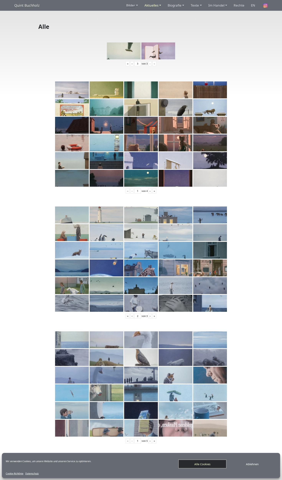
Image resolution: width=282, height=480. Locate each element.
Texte (195, 5)
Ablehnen (252, 464)
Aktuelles (151, 5)
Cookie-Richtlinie (14, 473)
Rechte (239, 5)
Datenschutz (32, 473)
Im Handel (216, 5)
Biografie (174, 5)
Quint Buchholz (27, 5)
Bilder (130, 5)
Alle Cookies (202, 464)
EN (253, 5)
